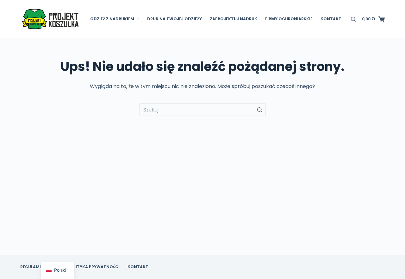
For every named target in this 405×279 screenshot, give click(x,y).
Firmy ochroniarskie (289, 19)
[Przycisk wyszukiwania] (259, 109)
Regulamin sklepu (40, 266)
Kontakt (331, 19)
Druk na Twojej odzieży (174, 19)
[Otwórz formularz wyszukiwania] (353, 19)
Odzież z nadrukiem (112, 19)
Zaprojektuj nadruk (233, 19)
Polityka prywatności (94, 266)
